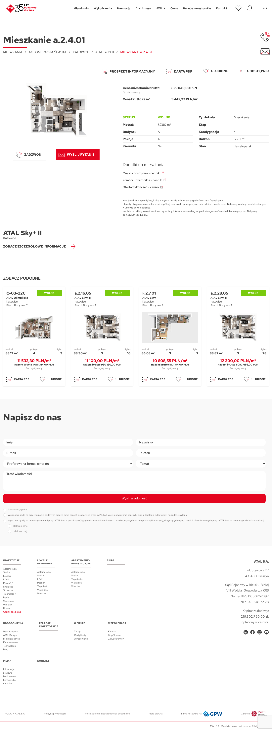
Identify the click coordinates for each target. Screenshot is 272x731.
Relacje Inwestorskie (48, 625)
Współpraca (117, 623)
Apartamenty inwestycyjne (81, 562)
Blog (5, 649)
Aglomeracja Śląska (48, 52)
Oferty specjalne (12, 611)
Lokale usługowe (44, 562)
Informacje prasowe (9, 671)
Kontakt (43, 660)
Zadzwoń (32, 154)
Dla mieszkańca (11, 638)
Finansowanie (10, 642)
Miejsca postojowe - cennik (141, 173)
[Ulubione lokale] (239, 8)
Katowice (81, 52)
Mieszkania (12, 52)
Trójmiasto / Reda (9, 595)
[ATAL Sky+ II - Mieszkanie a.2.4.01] (56, 110)
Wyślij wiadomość (134, 498)
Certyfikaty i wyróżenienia (81, 637)
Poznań (41, 582)
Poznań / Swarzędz (8, 585)
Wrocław (7, 604)
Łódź (6, 579)
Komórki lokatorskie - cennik (142, 180)
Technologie (10, 645)
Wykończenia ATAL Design (10, 633)
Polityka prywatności (55, 713)
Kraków (7, 576)
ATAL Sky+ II (104, 52)
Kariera (111, 631)
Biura (110, 560)
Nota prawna (155, 713)
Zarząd (77, 631)
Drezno (7, 608)
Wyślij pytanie (81, 154)
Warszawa (8, 601)
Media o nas (9, 676)
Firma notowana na (191, 713)
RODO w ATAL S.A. (15, 713)
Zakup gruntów (116, 638)
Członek (245, 713)
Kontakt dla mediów (9, 681)
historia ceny (133, 92)
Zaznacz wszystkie (17, 509)
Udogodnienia (13, 623)
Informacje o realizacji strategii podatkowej (107, 713)
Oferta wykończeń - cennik (141, 187)
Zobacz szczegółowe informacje (34, 246)
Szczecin (8, 590)
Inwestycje (11, 560)
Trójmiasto (42, 586)
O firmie (79, 623)
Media (7, 660)
